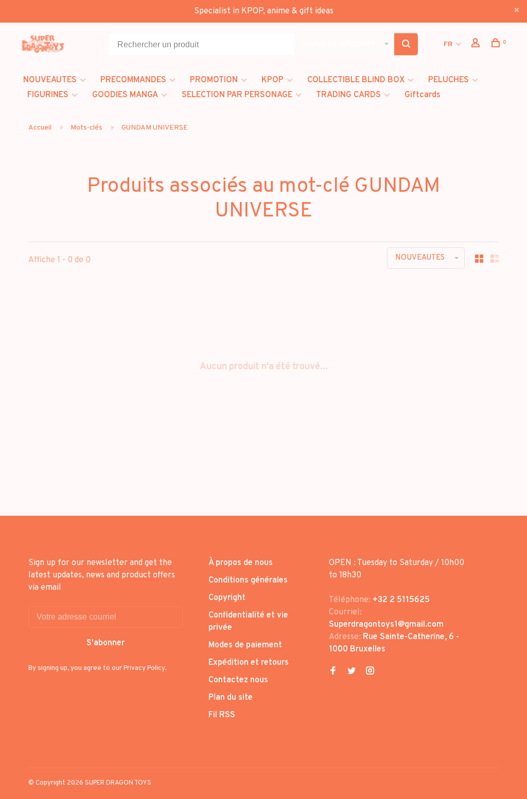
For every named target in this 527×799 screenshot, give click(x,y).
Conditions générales (248, 580)
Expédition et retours (248, 663)
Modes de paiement (245, 645)
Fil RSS (221, 715)
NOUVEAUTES (50, 80)
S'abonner (105, 643)
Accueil (39, 127)
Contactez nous (238, 680)
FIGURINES (47, 95)
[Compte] (477, 45)
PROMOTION (214, 80)
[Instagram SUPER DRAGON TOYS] (370, 672)
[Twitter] (351, 672)
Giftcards (423, 95)
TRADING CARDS (348, 95)
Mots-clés (86, 127)
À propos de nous (240, 563)
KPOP (272, 80)
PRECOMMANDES (133, 80)
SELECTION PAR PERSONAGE (237, 95)
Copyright (226, 598)
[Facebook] (333, 672)
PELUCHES (448, 80)
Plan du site (230, 698)
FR (448, 44)
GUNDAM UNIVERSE (154, 127)
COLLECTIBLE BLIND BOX (356, 80)
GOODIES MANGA (125, 95)
